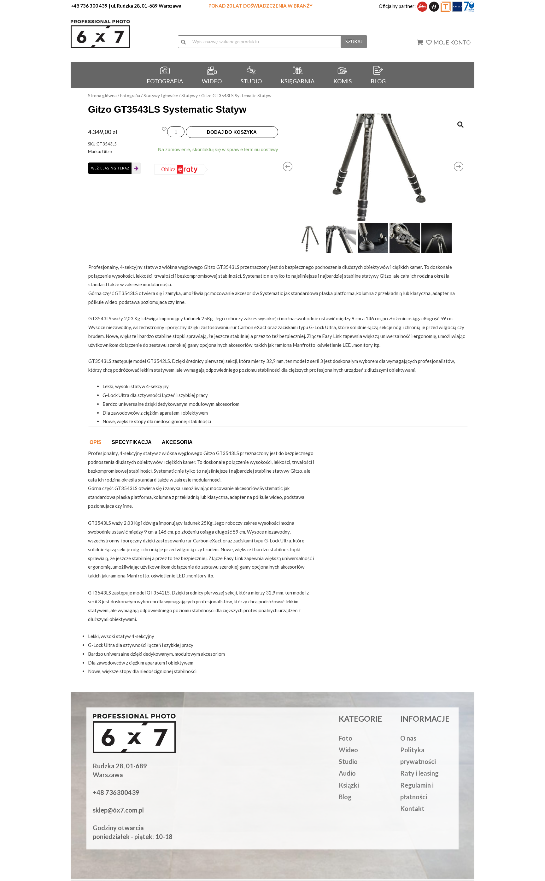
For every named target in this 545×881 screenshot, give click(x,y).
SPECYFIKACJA (132, 442)
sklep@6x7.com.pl (118, 810)
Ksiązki (349, 785)
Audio (347, 773)
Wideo (348, 750)
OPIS (96, 442)
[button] (164, 129)
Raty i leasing (419, 773)
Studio (348, 761)
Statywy (189, 95)
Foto (345, 738)
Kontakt (412, 808)
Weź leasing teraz (110, 168)
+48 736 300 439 (89, 6)
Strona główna (102, 95)
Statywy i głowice (161, 95)
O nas (408, 738)
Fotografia (130, 95)
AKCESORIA (177, 442)
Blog (345, 797)
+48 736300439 (116, 792)
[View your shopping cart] (424, 42)
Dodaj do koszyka (232, 132)
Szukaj (353, 41)
